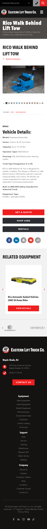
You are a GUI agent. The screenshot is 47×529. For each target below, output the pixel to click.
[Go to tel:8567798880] (23, 373)
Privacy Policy (23, 512)
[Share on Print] (24, 240)
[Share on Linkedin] (16, 240)
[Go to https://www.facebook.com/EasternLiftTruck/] (13, 519)
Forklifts (27, 32)
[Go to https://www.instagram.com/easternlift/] (23, 519)
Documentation (21, 112)
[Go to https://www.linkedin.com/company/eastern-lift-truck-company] (18, 519)
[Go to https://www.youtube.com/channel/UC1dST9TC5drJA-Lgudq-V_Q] (28, 519)
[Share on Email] (31, 240)
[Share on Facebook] (9, 240)
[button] (23, 212)
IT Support (18, 509)
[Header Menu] (42, 12)
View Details (23, 308)
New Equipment (15, 32)
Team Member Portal (33, 509)
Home (5, 32)
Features (6, 112)
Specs (12, 112)
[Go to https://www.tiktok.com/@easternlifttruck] (33, 519)
